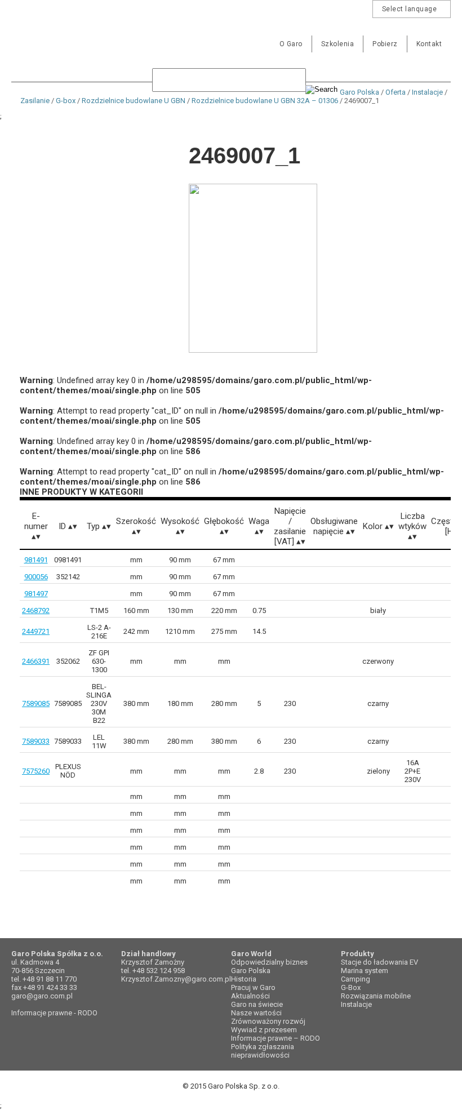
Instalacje (427, 92)
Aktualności (250, 996)
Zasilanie (35, 100)
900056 (36, 576)
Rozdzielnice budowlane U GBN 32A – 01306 (265, 100)
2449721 (36, 631)
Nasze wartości (256, 1013)
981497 (36, 593)
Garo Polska (50, 35)
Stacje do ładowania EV (379, 962)
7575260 (36, 771)
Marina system (364, 970)
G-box (65, 100)
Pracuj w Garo (253, 987)
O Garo (291, 44)
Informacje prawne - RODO (54, 1013)
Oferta (395, 92)
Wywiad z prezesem (264, 1029)
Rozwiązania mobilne (376, 996)
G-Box (351, 987)
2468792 (36, 610)
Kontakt (429, 44)
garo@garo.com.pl (42, 996)
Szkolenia (337, 44)
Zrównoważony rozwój (268, 1021)
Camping (355, 979)
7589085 (36, 703)
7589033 (36, 741)
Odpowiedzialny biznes (269, 962)
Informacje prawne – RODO (275, 1038)
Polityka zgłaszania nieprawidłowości (262, 1050)
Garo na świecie (257, 1004)
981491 (36, 560)
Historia (243, 979)
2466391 (36, 661)
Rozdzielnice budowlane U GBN (133, 100)
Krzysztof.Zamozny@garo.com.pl (176, 979)
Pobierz (385, 44)
